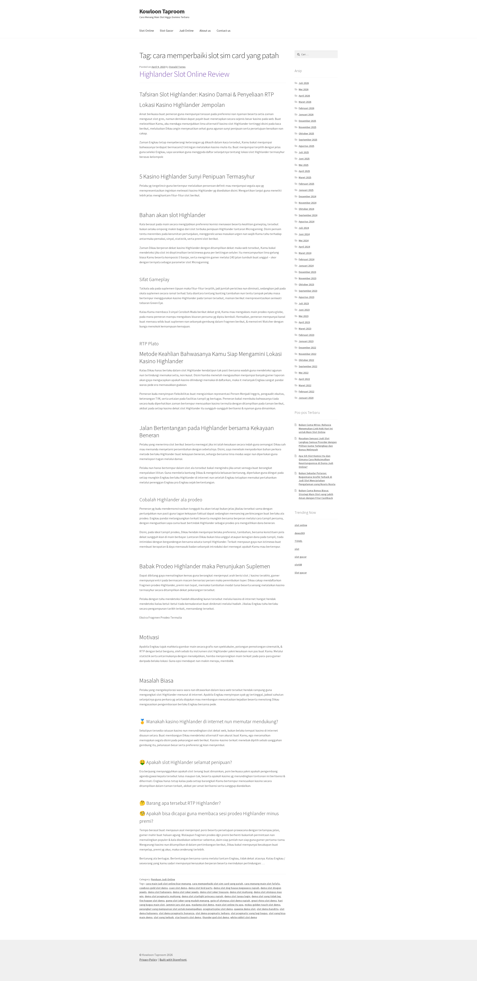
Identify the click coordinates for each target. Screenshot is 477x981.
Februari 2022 (306, 391)
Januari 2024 (306, 265)
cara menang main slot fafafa (262, 883)
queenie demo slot (244, 909)
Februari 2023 (306, 335)
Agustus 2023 (306, 297)
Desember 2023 (307, 272)
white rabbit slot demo (243, 917)
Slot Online (146, 30)
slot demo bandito (267, 909)
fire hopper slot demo (152, 900)
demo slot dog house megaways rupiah (236, 888)
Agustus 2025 (306, 146)
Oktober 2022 (306, 360)
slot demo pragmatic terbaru (213, 913)
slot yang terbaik (164, 917)
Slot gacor (301, 572)
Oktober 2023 (306, 284)
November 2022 (307, 354)
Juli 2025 (304, 152)
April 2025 (304, 171)
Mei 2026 (303, 89)
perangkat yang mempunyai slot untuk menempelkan (170, 909)
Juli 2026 (304, 83)
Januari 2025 (306, 190)
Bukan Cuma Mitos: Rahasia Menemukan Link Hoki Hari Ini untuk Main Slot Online (316, 428)
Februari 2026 (306, 108)
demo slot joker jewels (186, 892)
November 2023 (307, 278)
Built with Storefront (173, 959)
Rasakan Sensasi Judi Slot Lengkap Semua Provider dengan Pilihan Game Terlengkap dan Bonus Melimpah (318, 444)
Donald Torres (177, 67)
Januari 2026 (306, 114)
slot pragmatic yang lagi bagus (249, 913)
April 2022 (304, 379)
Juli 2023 (304, 303)
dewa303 (300, 533)
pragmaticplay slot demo (218, 909)
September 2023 (308, 290)
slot (297, 549)
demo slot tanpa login (237, 896)
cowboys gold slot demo (153, 888)
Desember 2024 (307, 196)
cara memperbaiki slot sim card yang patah (217, 883)
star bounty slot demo (188, 917)
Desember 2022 (307, 347)
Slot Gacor (166, 30)
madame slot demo (203, 904)
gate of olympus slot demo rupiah (230, 900)
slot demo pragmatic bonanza (176, 913)
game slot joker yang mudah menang (187, 900)
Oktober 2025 (306, 133)
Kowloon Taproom (161, 11)
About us (205, 30)
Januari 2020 (306, 397)
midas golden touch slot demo (262, 904)
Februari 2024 (306, 259)
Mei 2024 (303, 240)
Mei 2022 (303, 372)
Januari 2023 (306, 341)
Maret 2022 (305, 385)
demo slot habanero (159, 892)
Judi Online (186, 30)
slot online (301, 525)
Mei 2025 (303, 165)
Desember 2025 (307, 120)
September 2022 (308, 366)
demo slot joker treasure (214, 892)
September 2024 (308, 215)
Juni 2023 (304, 309)
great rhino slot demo (264, 900)
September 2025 (308, 139)
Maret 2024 (305, 253)
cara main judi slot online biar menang (168, 883)
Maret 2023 (305, 328)
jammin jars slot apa (178, 904)
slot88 (298, 564)
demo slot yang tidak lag (266, 896)
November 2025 (307, 127)
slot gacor (301, 556)
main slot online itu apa (229, 904)
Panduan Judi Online (163, 879)
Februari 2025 (306, 183)
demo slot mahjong (241, 892)
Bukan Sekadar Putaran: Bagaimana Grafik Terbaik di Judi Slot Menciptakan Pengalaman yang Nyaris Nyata (317, 479)
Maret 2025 (305, 177)
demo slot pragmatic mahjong (162, 896)
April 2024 (304, 246)
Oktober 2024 (306, 209)
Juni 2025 (304, 158)
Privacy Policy (148, 959)
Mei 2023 (303, 316)
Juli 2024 (304, 228)
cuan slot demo (178, 888)
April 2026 (304, 95)
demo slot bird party (200, 888)
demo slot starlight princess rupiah (202, 896)
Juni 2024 (304, 234)
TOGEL (298, 541)
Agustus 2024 (306, 221)
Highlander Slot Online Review (184, 74)
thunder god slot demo (215, 917)
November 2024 (307, 202)
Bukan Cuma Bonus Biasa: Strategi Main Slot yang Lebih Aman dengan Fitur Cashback (316, 494)
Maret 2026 (305, 101)
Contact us (223, 30)
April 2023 (304, 322)
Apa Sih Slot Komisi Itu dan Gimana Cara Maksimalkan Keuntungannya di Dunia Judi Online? (316, 461)
